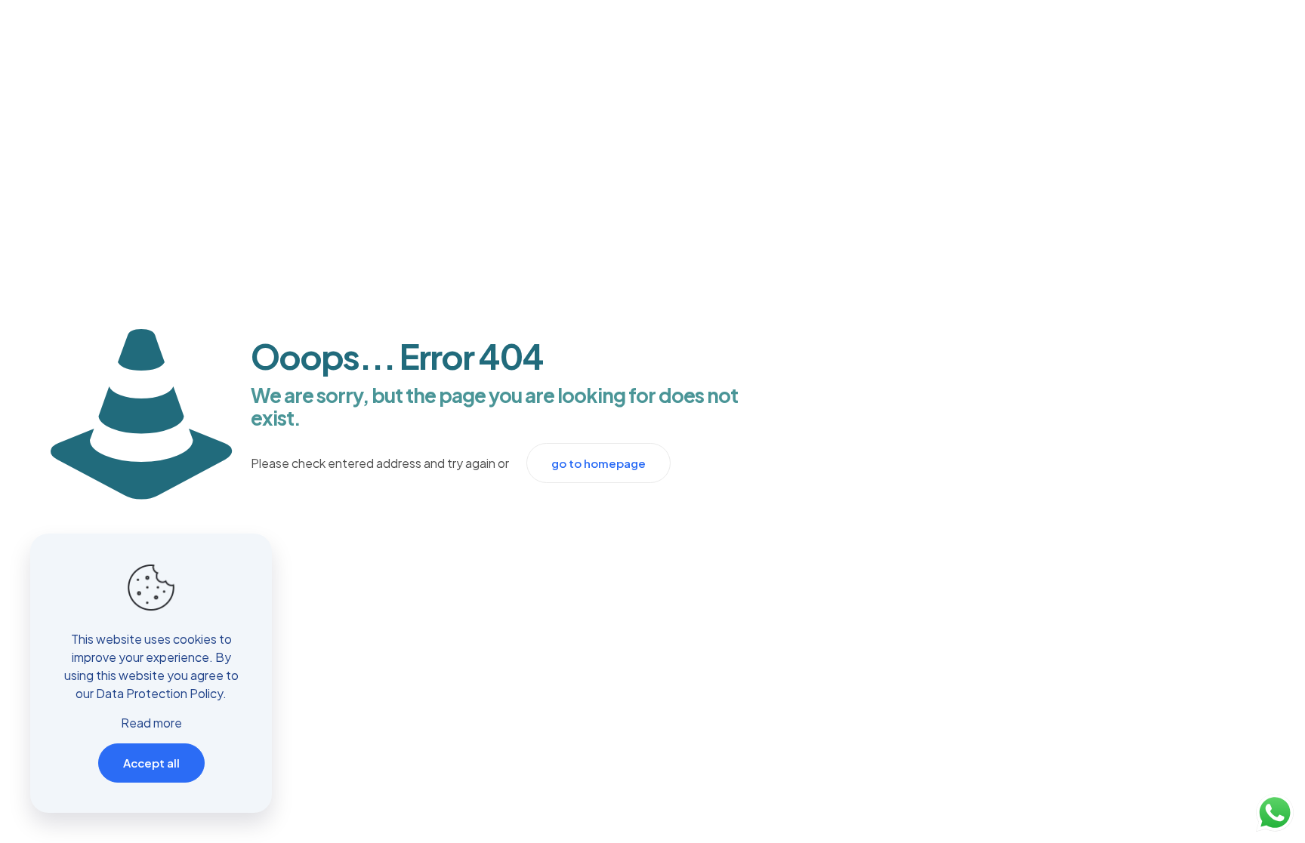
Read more (151, 723)
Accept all (151, 762)
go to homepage (598, 463)
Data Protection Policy (159, 693)
